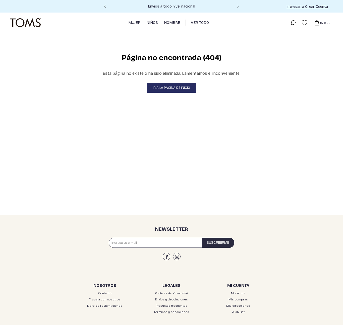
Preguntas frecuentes (171, 305)
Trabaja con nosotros (105, 299)
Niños (152, 22)
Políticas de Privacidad (171, 293)
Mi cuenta (238, 293)
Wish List (238, 312)
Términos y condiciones (171, 312)
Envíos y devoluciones (171, 299)
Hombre (172, 22)
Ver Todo (200, 22)
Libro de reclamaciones (104, 305)
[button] (238, 7)
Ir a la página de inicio (171, 88)
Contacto (104, 293)
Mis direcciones (238, 305)
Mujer (134, 22)
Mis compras (238, 299)
